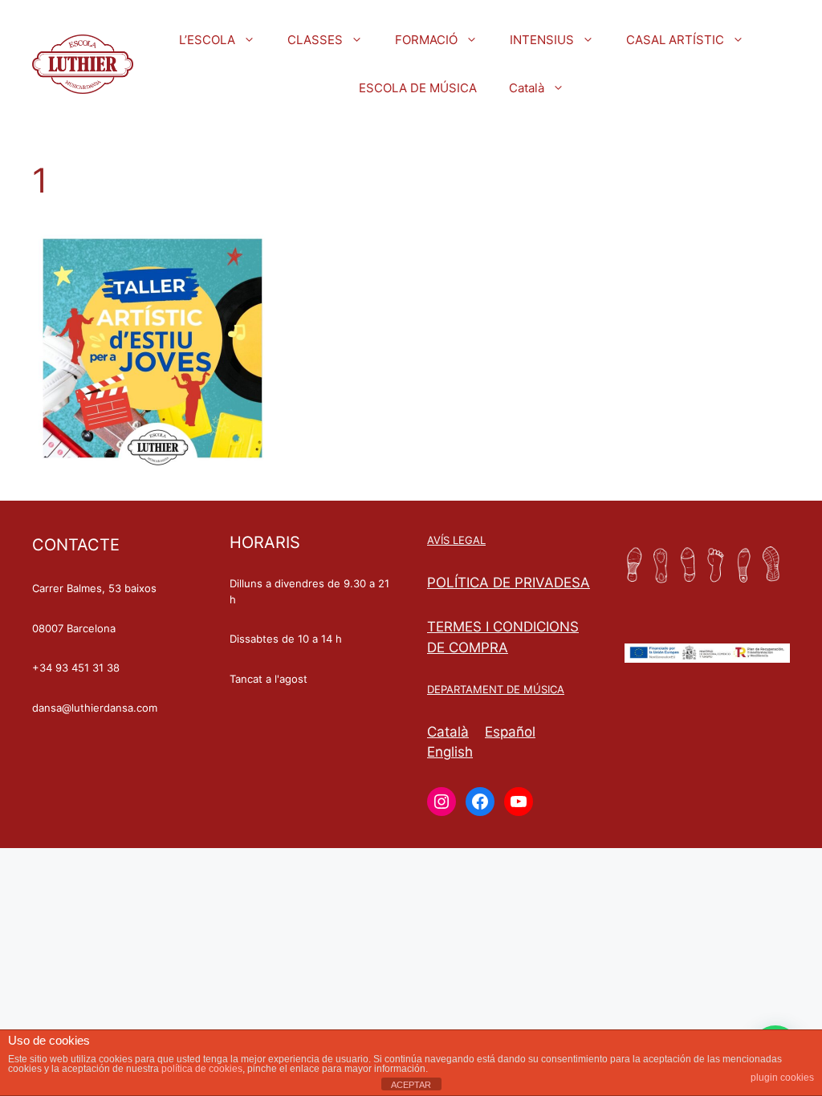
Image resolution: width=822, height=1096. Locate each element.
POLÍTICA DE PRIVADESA (508, 582)
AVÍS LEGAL (456, 540)
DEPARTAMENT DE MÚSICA (495, 689)
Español (510, 732)
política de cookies (201, 1068)
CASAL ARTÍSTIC (675, 39)
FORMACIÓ (426, 39)
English (450, 752)
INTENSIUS (542, 39)
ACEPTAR (411, 1085)
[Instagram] (441, 801)
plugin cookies (782, 1077)
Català (526, 87)
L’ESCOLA (207, 39)
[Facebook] (480, 801)
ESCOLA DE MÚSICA (418, 87)
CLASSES (315, 39)
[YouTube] (518, 801)
